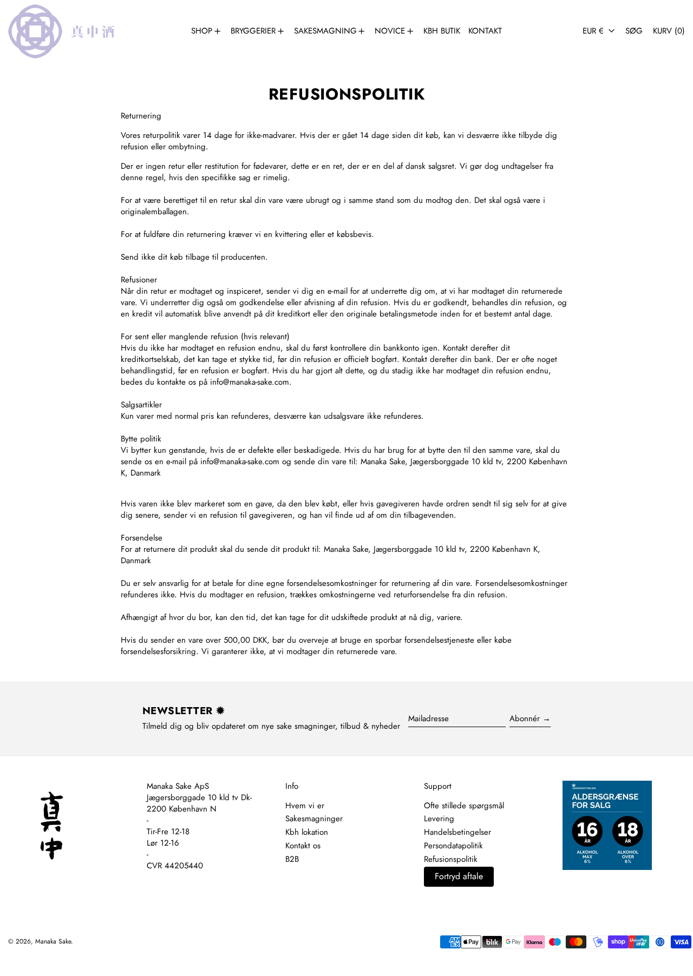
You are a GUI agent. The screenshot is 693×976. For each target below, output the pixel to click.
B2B (292, 859)
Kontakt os (303, 846)
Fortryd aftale (459, 876)
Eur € (594, 31)
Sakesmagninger (314, 819)
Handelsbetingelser (457, 832)
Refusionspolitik (451, 859)
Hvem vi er (304, 806)
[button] (634, 31)
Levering (439, 819)
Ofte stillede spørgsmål (464, 806)
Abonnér (524, 718)
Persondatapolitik (453, 846)
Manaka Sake (53, 941)
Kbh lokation (306, 832)
